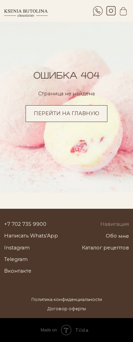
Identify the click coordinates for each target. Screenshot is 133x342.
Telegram (16, 259)
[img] (111, 10)
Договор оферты (66, 308)
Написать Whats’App (31, 236)
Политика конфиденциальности (66, 299)
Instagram (17, 248)
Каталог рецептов (105, 248)
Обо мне (117, 236)
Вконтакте (17, 271)
